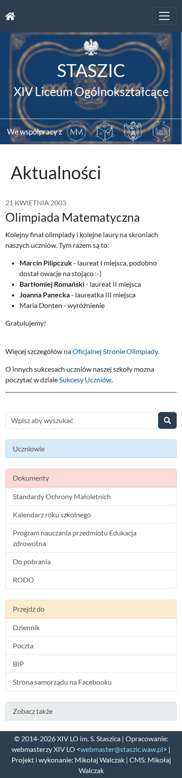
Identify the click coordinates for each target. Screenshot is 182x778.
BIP (18, 663)
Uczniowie (29, 448)
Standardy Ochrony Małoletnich (62, 496)
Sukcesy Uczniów (85, 379)
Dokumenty (31, 478)
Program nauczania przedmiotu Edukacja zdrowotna (74, 537)
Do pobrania (32, 561)
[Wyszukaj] (167, 420)
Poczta (23, 645)
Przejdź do (29, 609)
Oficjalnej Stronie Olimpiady (115, 351)
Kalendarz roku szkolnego (52, 514)
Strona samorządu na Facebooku (62, 682)
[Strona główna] (10, 16)
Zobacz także (33, 711)
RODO (23, 579)
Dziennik (26, 627)
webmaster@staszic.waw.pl (121, 749)
